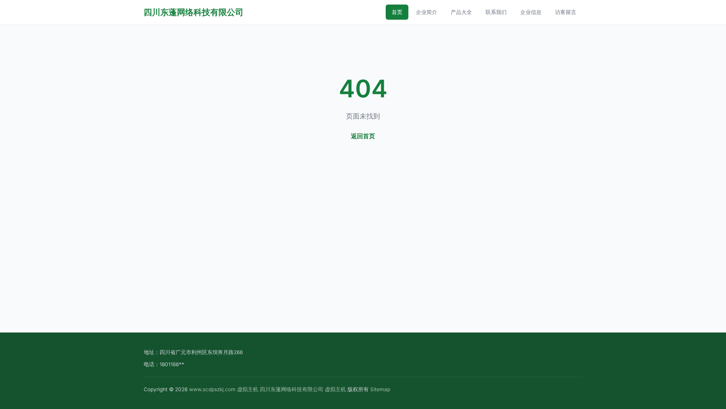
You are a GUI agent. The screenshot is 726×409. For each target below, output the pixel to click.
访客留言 (565, 12)
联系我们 (496, 12)
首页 (397, 12)
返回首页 (363, 136)
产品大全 (461, 12)
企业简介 (426, 12)
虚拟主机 (247, 389)
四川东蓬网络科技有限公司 (194, 12)
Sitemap (380, 389)
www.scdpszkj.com (212, 389)
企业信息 (530, 12)
